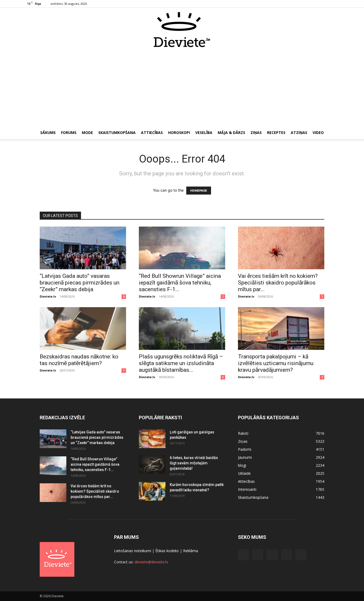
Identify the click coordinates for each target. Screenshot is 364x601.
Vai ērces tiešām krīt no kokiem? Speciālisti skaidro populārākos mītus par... (278, 282)
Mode (87, 132)
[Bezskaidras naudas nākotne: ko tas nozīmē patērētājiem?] (83, 328)
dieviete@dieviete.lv (151, 561)
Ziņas (256, 132)
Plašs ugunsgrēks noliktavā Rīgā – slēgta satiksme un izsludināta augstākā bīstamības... (181, 363)
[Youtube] (338, 3)
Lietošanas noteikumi (132, 550)
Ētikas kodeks (167, 550)
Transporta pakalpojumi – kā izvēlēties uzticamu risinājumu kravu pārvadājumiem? (275, 363)
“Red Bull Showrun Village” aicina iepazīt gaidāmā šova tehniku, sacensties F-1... (180, 282)
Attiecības (152, 132)
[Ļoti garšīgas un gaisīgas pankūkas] (152, 438)
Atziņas (299, 132)
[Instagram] (312, 3)
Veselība (203, 132)
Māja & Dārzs (231, 132)
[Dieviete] (182, 29)
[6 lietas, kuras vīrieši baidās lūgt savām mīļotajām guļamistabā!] (152, 464)
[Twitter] (329, 3)
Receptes (276, 132)
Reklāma (190, 550)
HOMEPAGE (198, 190)
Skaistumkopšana (117, 132)
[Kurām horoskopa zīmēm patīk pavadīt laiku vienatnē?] (152, 491)
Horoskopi (179, 132)
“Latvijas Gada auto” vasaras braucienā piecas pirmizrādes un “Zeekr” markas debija (79, 282)
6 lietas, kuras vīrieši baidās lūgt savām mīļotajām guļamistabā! (194, 463)
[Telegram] (320, 3)
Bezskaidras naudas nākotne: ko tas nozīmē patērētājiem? (79, 359)
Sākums (48, 132)
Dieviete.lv (48, 296)
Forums (68, 132)
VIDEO (318, 132)
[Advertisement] (182, 87)
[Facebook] (303, 3)
